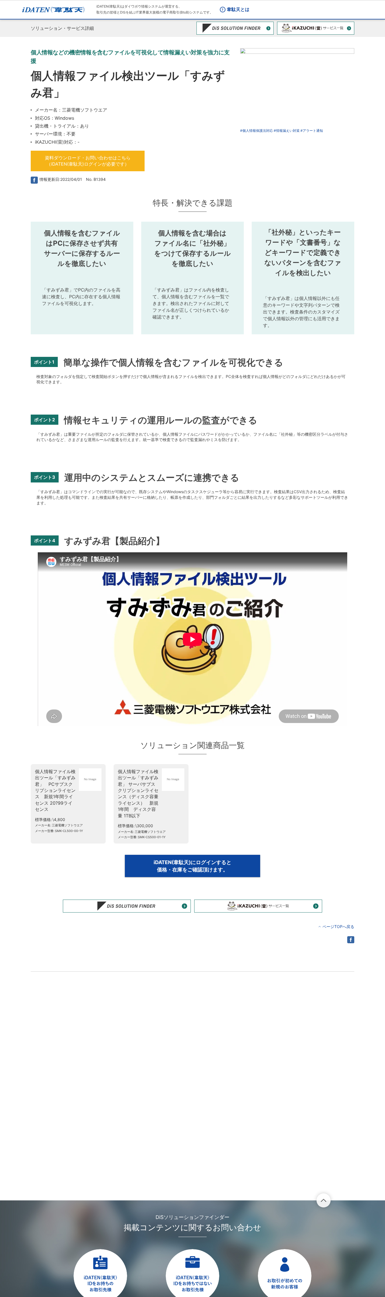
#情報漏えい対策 (287, 130)
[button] (88, 161)
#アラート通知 (311, 130)
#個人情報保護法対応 (256, 130)
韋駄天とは (238, 9)
